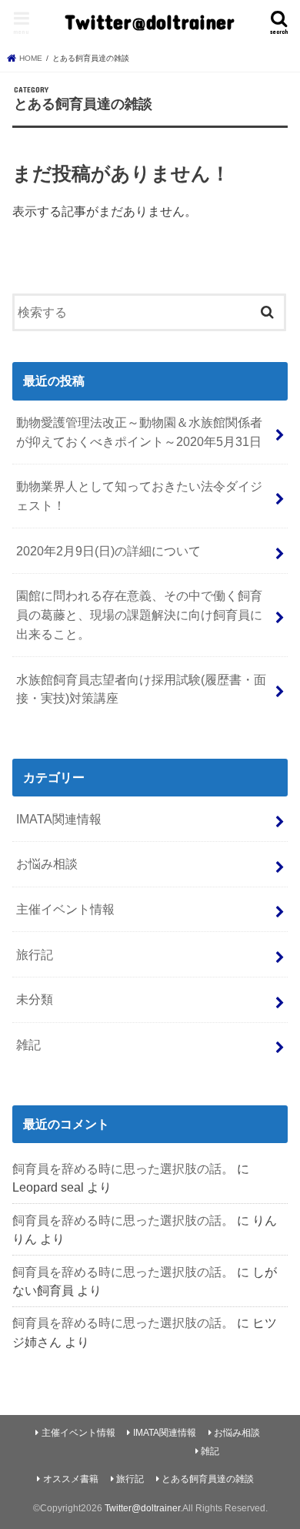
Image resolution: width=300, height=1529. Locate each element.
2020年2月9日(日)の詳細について (108, 551)
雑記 (28, 1044)
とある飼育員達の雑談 (208, 1479)
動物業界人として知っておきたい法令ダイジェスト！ (139, 495)
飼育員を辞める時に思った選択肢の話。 (123, 1168)
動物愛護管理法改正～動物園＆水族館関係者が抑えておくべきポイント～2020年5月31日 (139, 431)
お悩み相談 (47, 863)
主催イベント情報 (65, 909)
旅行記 (34, 954)
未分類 (34, 999)
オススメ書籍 (70, 1479)
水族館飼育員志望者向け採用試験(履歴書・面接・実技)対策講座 (141, 689)
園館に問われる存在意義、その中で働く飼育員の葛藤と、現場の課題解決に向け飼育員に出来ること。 (139, 614)
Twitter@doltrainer (150, 21)
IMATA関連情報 (59, 819)
